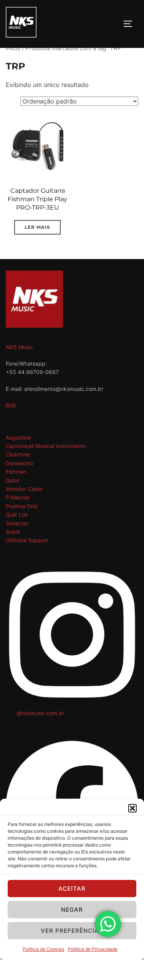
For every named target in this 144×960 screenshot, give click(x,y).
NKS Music (19, 347)
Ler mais (37, 227)
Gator (13, 480)
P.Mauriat (18, 497)
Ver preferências (72, 930)
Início (13, 48)
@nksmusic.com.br (40, 713)
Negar (72, 909)
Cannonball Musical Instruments (45, 446)
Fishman (16, 471)
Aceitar (72, 888)
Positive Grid (21, 506)
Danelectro (19, 463)
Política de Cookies (43, 949)
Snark (13, 531)
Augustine (18, 437)
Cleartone (18, 454)
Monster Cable (24, 489)
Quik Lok (17, 514)
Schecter (17, 523)
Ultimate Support (27, 540)
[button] (132, 808)
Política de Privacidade (93, 949)
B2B (11, 405)
